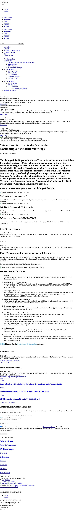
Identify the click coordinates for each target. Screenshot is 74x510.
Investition (7, 47)
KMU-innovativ (13, 64)
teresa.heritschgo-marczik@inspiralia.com (13, 377)
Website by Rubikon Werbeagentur (24, 485)
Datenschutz (4, 487)
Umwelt (6, 49)
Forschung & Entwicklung (12, 50)
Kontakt (6, 26)
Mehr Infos (3, 104)
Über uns (6, 23)
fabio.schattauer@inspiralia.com (10, 360)
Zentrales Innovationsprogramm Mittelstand (21, 62)
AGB (16, 487)
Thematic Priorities (13, 78)
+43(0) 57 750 (6, 480)
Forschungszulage (9, 59)
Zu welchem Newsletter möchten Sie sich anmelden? (16, 416)
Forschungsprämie (9, 52)
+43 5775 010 (4, 378)
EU (5, 54)
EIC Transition (12, 74)
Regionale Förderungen (15, 68)
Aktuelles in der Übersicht (8, 402)
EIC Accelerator (13, 71)
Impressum (11, 487)
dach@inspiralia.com (8, 481)
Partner (6, 21)
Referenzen (7, 19)
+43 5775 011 (4, 362)
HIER (2, 344)
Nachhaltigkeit (8, 56)
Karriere (6, 24)
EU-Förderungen (9, 69)
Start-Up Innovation (10, 90)
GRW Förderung (13, 66)
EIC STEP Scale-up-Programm (17, 88)
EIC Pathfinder (12, 73)
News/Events (8, 17)
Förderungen (8, 61)
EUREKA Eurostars (14, 76)
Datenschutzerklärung (49, 427)
